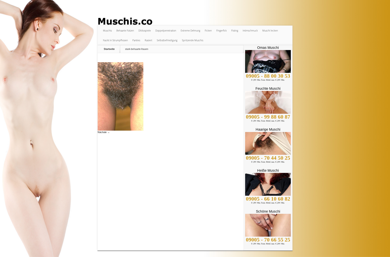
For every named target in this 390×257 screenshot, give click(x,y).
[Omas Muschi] (268, 72)
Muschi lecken (270, 30)
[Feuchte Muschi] (268, 113)
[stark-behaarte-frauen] (120, 129)
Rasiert (148, 40)
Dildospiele (144, 30)
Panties (136, 40)
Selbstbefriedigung (167, 40)
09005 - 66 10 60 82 (268, 199)
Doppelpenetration (165, 30)
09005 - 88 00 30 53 (268, 76)
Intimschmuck (250, 30)
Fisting (234, 30)
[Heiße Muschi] (268, 195)
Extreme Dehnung (190, 30)
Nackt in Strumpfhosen (115, 40)
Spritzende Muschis (192, 40)
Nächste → (104, 132)
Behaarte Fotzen (125, 30)
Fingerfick (221, 30)
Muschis (107, 30)
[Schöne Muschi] (268, 235)
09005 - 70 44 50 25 (268, 158)
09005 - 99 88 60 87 (268, 117)
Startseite (109, 49)
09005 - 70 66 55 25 (268, 240)
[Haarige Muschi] (268, 154)
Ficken (208, 30)
